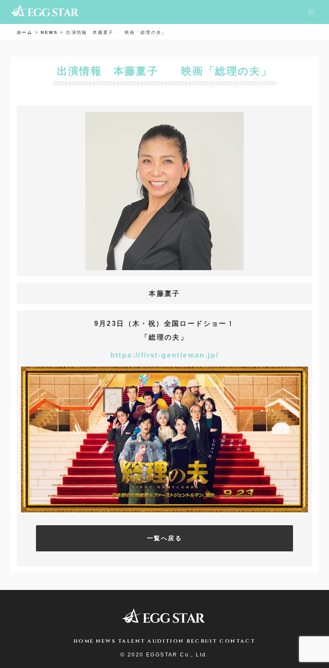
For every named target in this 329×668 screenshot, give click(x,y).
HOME (84, 641)
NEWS (106, 641)
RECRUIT (202, 641)
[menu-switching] (311, 12)
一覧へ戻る (164, 538)
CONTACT (237, 641)
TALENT (131, 641)
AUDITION (165, 641)
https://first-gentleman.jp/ (165, 355)
